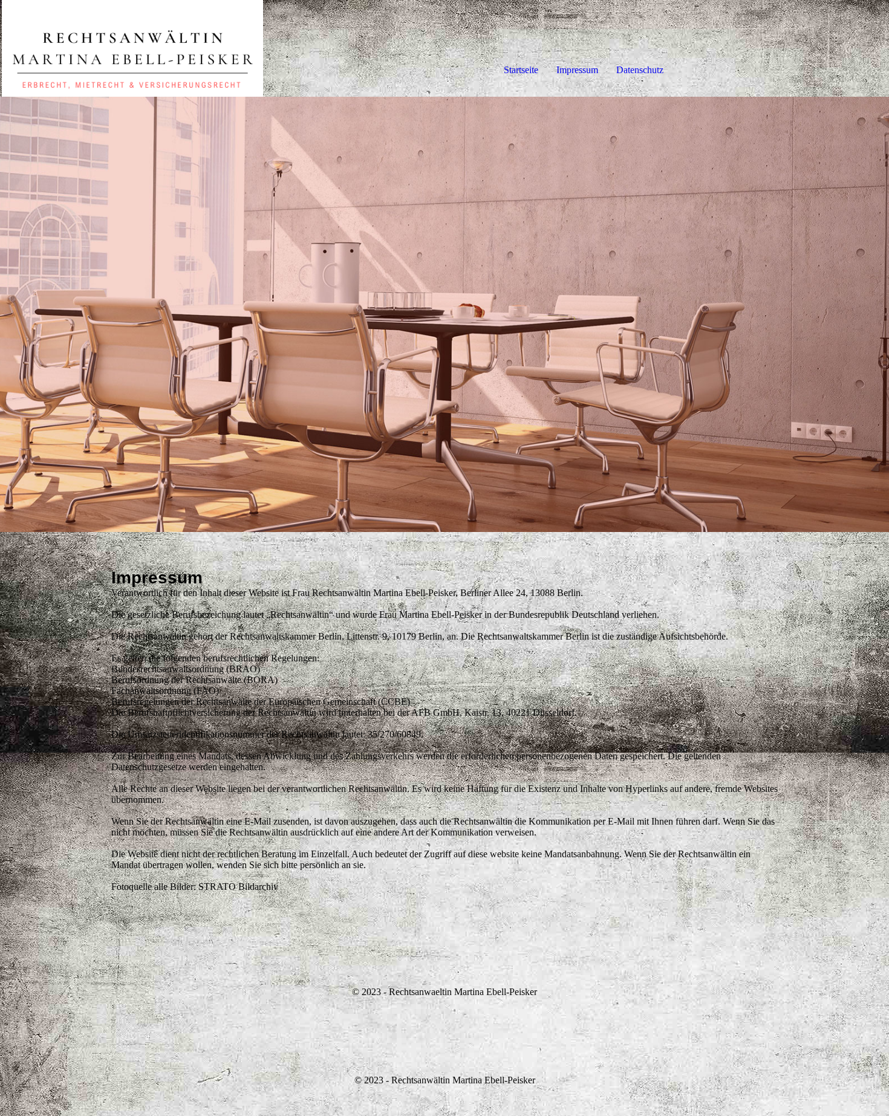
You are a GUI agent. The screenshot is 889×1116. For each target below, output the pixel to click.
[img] (139, 48)
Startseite (521, 70)
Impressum (577, 70)
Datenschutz (639, 70)
